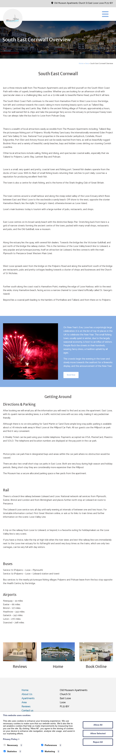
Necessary (12, 745)
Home (81, 63)
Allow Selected (98, 733)
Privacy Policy (11, 739)
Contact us (27, 710)
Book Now (71, 375)
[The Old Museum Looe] (13, 28)
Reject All (98, 742)
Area (87, 63)
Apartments (28, 698)
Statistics (12, 751)
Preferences (51, 745)
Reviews (26, 706)
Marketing (50, 751)
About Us (27, 694)
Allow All (97, 725)
